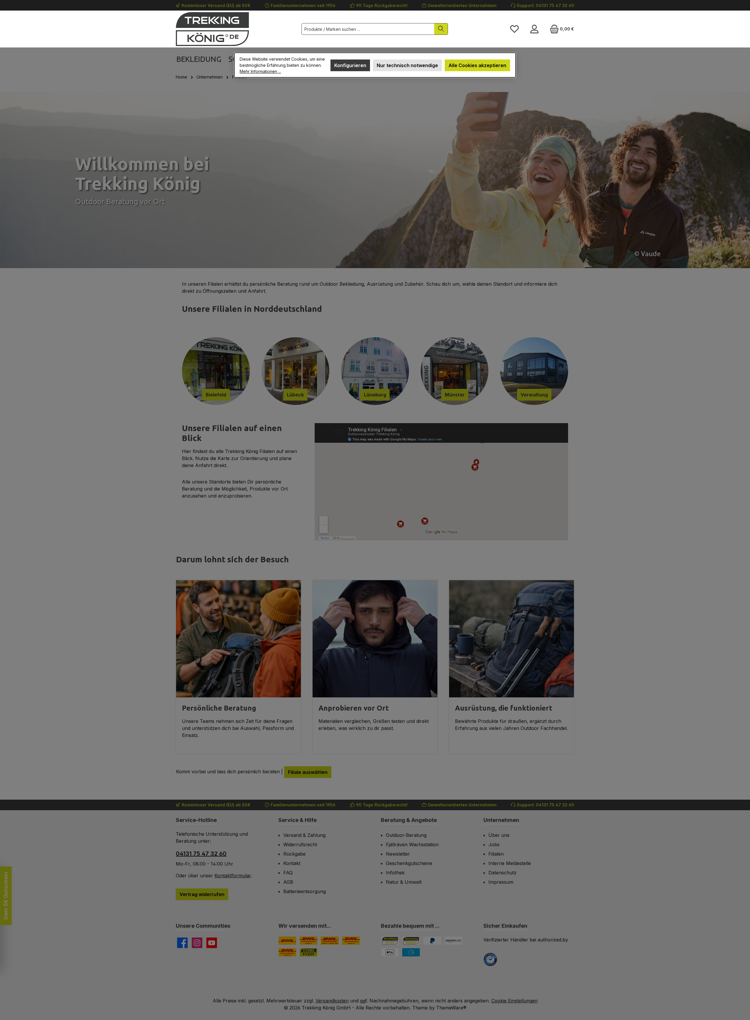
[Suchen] (441, 29)
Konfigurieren (350, 65)
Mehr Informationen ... (260, 71)
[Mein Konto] (534, 29)
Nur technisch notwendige (407, 65)
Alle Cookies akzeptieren (477, 65)
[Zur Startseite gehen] (212, 29)
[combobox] (367, 29)
